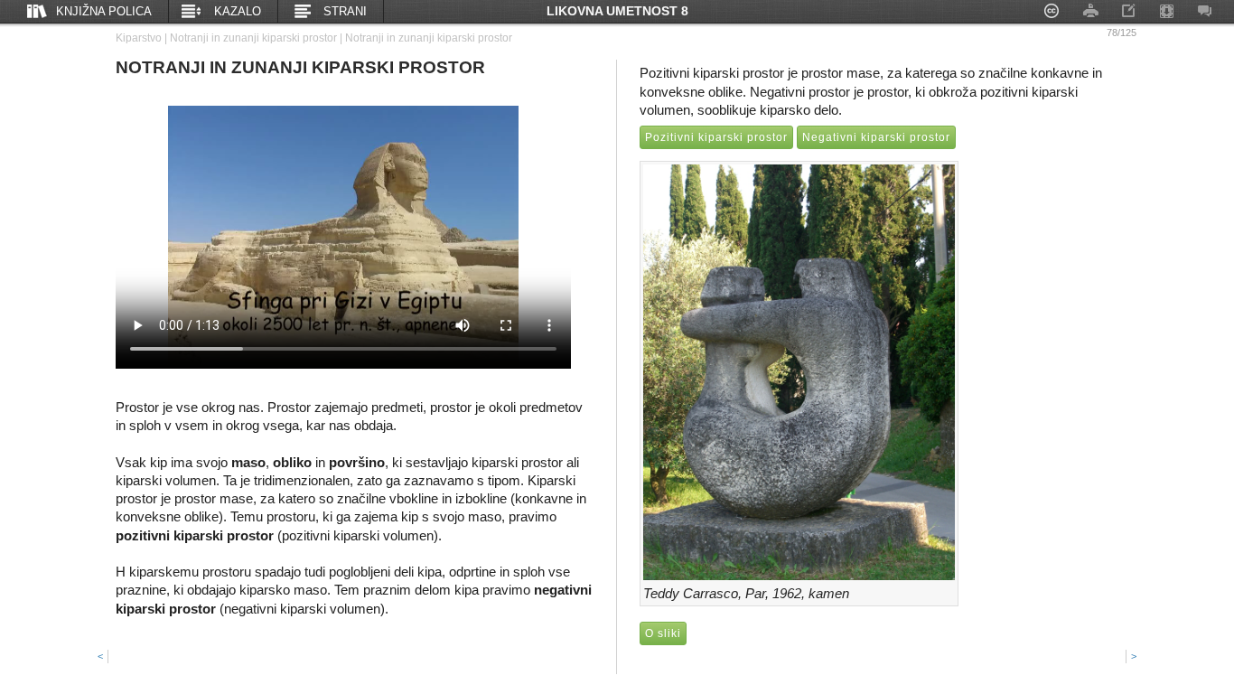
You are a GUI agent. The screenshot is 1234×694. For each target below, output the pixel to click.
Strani (345, 11)
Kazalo (237, 11)
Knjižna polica (104, 11)
